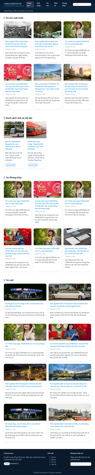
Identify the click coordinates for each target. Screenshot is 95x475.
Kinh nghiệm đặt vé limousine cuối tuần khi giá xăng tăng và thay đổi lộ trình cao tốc (46, 43)
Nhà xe (55, 4)
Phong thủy (64, 4)
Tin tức (47, 4)
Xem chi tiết (11, 165)
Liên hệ (53, 464)
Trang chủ (29, 4)
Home (53, 457)
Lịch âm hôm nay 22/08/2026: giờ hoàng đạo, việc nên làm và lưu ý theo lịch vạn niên (77, 251)
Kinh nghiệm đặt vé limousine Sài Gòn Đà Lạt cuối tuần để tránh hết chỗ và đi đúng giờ (16, 43)
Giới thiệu (39, 4)
